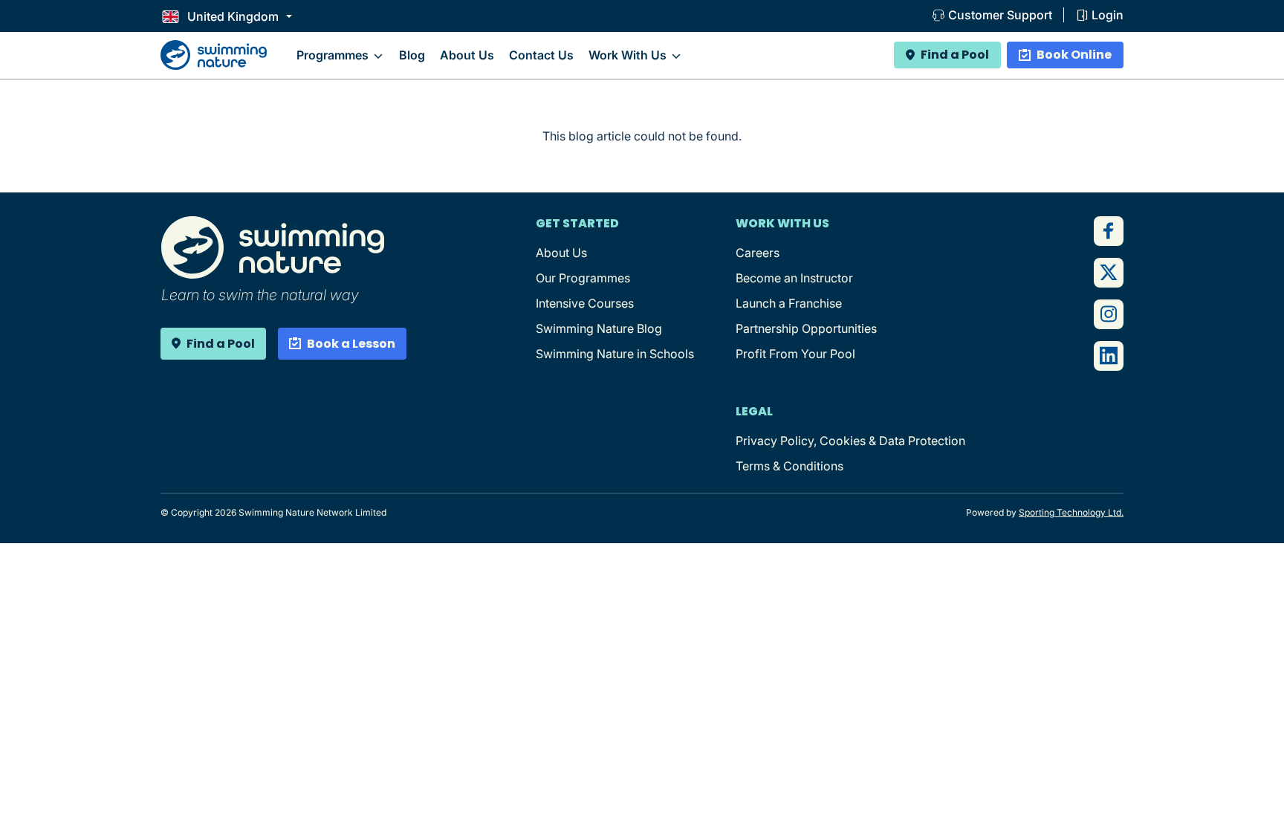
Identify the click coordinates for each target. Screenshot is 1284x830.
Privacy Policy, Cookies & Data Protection (850, 440)
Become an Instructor (794, 277)
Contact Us (541, 55)
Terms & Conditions (789, 465)
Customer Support (1000, 14)
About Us (467, 55)
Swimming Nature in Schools (615, 353)
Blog (412, 55)
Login (1108, 14)
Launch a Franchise (789, 303)
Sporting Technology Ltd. (1071, 512)
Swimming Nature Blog (599, 328)
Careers (757, 252)
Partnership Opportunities (806, 328)
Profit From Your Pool (795, 353)
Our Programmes (583, 277)
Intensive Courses (585, 303)
